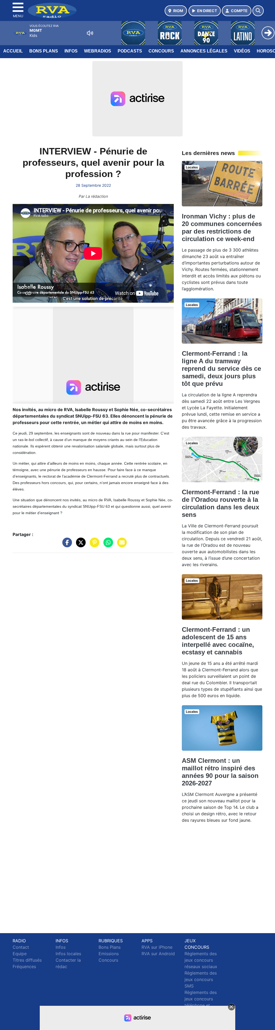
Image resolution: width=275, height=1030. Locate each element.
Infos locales (68, 953)
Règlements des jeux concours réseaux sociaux (200, 960)
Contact (21, 947)
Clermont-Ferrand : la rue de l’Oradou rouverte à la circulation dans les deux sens (220, 503)
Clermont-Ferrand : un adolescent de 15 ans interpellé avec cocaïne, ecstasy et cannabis (218, 641)
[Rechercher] (258, 10)
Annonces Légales (203, 51)
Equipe (20, 953)
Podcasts (130, 51)
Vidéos (242, 51)
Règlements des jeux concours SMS (200, 979)
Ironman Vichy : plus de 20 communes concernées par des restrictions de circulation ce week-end (222, 227)
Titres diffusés (27, 960)
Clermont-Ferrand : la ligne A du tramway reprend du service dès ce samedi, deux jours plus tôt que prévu (221, 368)
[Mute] (90, 33)
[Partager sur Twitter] (79, 545)
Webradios (97, 51)
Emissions (109, 953)
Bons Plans (43, 51)
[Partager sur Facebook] (66, 545)
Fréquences (24, 966)
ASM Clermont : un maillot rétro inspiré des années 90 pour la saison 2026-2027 (220, 772)
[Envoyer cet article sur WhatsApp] (107, 545)
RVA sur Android (158, 953)
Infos (71, 51)
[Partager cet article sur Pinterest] (93, 545)
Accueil (13, 51)
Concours (161, 51)
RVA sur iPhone (157, 947)
